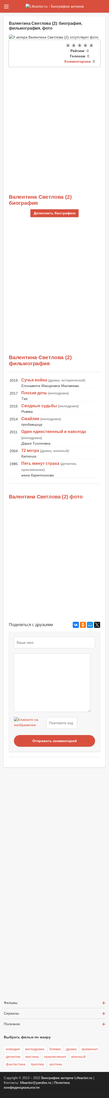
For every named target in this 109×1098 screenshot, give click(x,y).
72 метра (30, 450)
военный (78, 1057)
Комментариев (77, 61)
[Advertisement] (54, 123)
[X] (97, 625)
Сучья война (34, 380)
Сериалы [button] (11, 1013)
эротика (55, 1064)
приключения (55, 1057)
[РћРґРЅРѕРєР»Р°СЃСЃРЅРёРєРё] (83, 625)
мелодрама (34, 1049)
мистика (32, 1057)
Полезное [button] (12, 1024)
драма (71, 1049)
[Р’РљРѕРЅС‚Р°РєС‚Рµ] (76, 625)
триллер (37, 1064)
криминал (90, 1049)
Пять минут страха (40, 463)
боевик (55, 1049)
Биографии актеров (57, 1078)
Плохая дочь (34, 393)
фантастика (15, 1064)
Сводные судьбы (39, 406)
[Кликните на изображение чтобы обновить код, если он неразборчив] (29, 723)
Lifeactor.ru (83, 1078)
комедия (13, 1049)
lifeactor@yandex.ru (35, 1083)
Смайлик (30, 419)
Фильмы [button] (10, 1003)
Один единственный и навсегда (53, 431)
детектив (13, 1057)
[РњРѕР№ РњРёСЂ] (90, 625)
